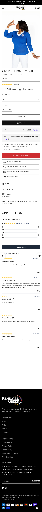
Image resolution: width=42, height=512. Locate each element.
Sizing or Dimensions (14, 162)
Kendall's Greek (7, 74)
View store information (12, 149)
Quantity (5, 105)
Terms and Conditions (10, 453)
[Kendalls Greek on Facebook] (3, 488)
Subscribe (36, 481)
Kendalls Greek (17, 495)
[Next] (39, 2)
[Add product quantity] (4, 109)
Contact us (22, 167)
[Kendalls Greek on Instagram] (6, 488)
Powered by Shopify (8, 499)
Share (6, 184)
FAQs (4, 425)
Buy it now (21, 123)
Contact (5, 432)
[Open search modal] (35, 8)
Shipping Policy (7, 439)
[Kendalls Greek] (21, 7)
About (4, 429)
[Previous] (3, 2)
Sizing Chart (6, 421)
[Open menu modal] (3, 8)
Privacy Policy (7, 446)
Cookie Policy (7, 450)
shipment (26, 172)
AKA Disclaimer (8, 457)
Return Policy (7, 418)
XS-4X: (6, 95)
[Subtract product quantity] (10, 109)
